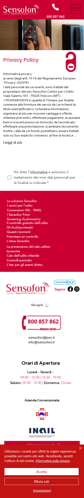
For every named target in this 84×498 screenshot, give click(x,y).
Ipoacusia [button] (13, 251)
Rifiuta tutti (41, 481)
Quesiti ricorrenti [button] (18, 232)
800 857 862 (56, 17)
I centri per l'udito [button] (19, 205)
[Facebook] (70, 289)
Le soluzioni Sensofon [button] (22, 201)
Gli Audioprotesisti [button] (20, 227)
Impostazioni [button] (42, 490)
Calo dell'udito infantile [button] (23, 255)
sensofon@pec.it (41, 337)
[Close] (77, 450)
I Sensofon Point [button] (18, 215)
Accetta (41, 471)
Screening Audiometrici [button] (23, 219)
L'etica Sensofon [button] (18, 241)
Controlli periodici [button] (19, 260)
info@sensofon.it (41, 342)
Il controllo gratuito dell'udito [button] (27, 223)
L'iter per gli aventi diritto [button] (25, 265)
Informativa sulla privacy (53, 460)
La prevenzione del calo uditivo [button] (28, 247)
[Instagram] (77, 289)
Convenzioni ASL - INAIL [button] (24, 210)
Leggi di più (12, 142)
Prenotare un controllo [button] (22, 236)
